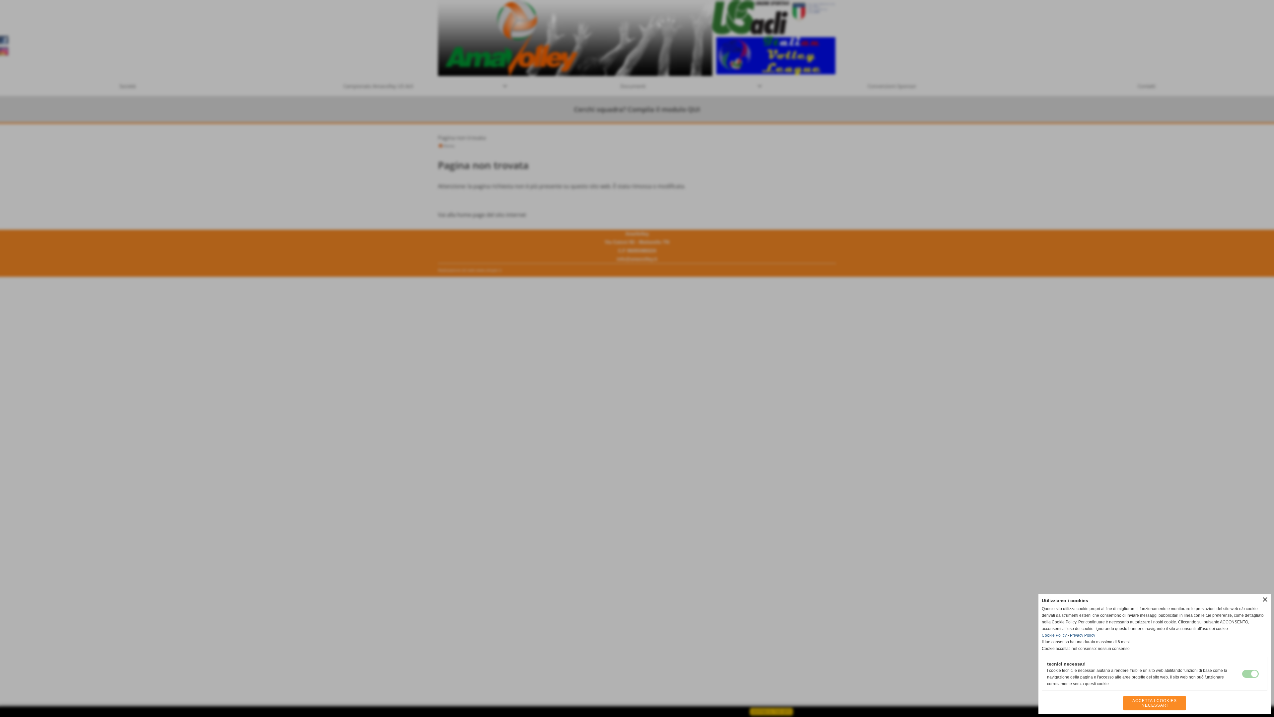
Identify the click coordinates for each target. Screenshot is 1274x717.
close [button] (1265, 599)
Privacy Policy (1082, 635)
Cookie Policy (1054, 635)
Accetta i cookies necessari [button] (1154, 703)
